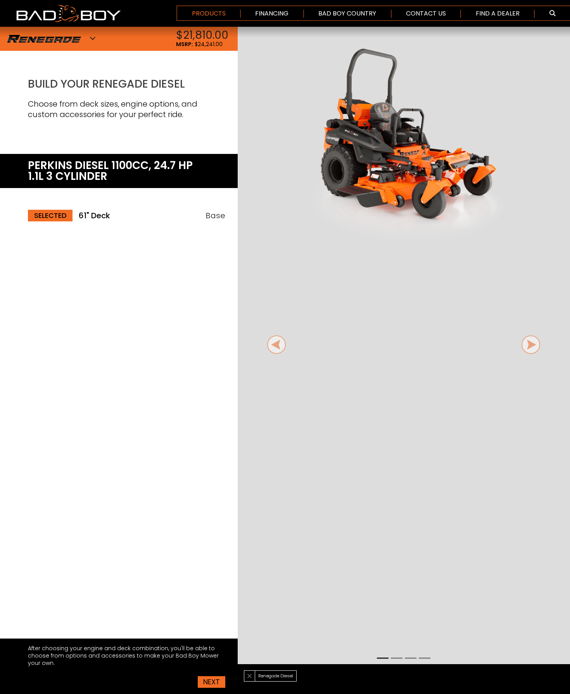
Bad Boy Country (347, 13)
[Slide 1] (383, 658)
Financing (271, 13)
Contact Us (426, 13)
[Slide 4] (424, 658)
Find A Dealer (498, 13)
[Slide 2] (396, 658)
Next (211, 682)
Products (209, 13)
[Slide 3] (410, 658)
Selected (50, 215)
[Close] (249, 676)
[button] (552, 13)
